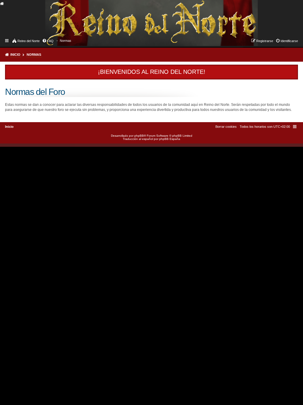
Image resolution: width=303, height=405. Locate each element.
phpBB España (169, 139)
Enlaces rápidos (7, 40)
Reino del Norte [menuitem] (28, 41)
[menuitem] (65, 40)
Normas (34, 54)
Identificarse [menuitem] (289, 41)
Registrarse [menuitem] (264, 41)
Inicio (15, 54)
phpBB (139, 135)
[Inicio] (50, 16)
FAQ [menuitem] (50, 41)
